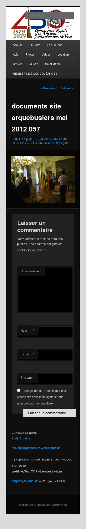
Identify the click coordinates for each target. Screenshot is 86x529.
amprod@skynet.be (25, 481)
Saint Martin (53, 64)
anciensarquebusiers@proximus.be (36, 448)
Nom (28, 330)
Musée (33, 64)
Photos (30, 54)
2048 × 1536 (52, 139)
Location (63, 54)
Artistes (17, 64)
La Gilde (34, 45)
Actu (16, 54)
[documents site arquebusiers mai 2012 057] (43, 179)
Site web (26, 377)
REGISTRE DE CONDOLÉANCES (35, 73)
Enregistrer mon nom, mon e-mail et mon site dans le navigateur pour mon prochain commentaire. (42, 396)
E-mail (28, 354)
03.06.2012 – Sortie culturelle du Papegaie (40, 143)
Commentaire (31, 271)
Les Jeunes (54, 45)
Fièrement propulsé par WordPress (43, 504)
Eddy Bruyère (21, 438)
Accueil (17, 45)
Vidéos (46, 54)
